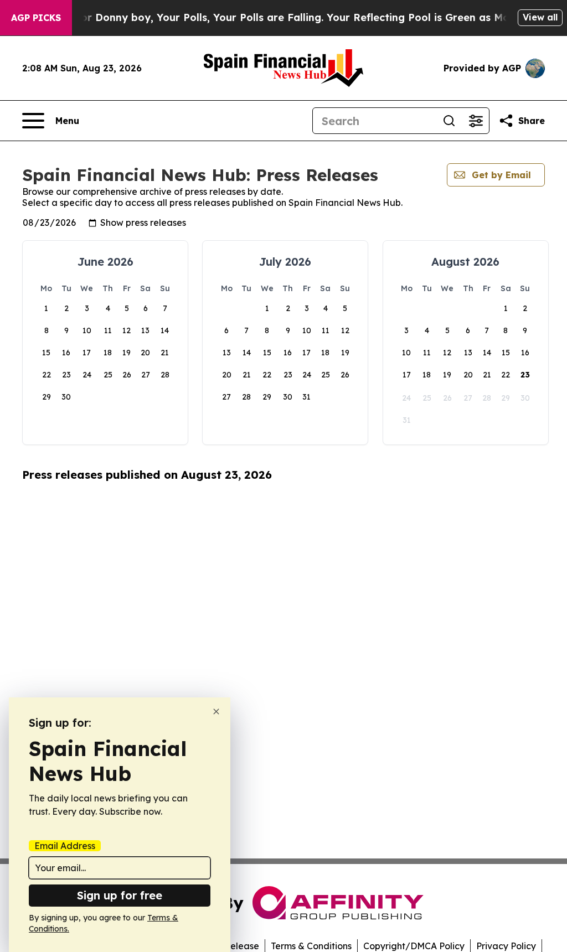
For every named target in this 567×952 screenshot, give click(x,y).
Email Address (64, 845)
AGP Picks (36, 17)
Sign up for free (119, 895)
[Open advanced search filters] (475, 120)
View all (540, 17)
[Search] (449, 120)
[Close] (216, 711)
